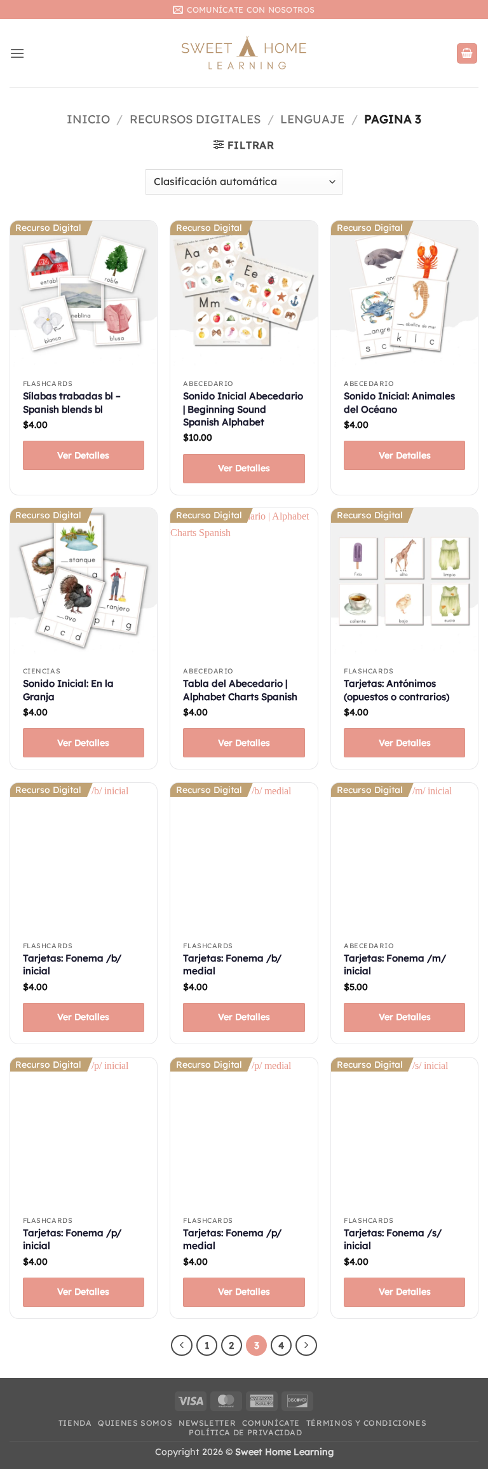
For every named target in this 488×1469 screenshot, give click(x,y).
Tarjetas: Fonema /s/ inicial (393, 1239)
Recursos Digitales (195, 119)
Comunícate (271, 1423)
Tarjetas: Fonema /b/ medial (232, 964)
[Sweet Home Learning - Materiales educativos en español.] (244, 53)
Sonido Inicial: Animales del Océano (399, 402)
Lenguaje (312, 119)
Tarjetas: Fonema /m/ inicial (395, 964)
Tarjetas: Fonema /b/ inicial (72, 964)
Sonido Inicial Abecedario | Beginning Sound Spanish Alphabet (243, 409)
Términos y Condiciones (366, 1423)
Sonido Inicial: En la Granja (68, 689)
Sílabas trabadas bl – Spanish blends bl (72, 402)
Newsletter (207, 1423)
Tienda (75, 1423)
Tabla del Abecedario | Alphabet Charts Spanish (240, 689)
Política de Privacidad (245, 1432)
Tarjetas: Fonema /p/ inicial (72, 1239)
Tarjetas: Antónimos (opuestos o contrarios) (396, 689)
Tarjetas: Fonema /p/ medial (232, 1239)
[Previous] (182, 1345)
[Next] (306, 1345)
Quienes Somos (135, 1423)
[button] (17, 53)
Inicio (88, 119)
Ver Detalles (83, 455)
